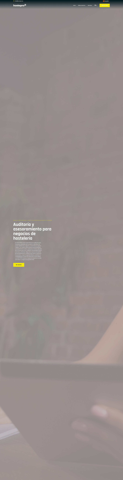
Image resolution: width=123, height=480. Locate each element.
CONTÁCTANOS (104, 5)
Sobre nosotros (81, 5)
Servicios (90, 5)
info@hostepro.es (19, 1)
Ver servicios (19, 264)
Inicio (74, 5)
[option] (61, 240)
